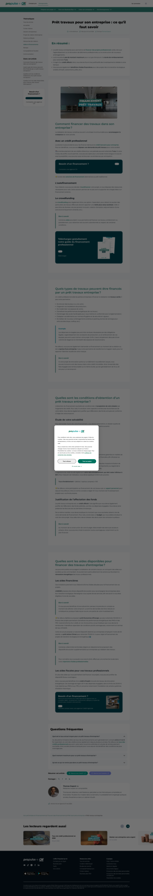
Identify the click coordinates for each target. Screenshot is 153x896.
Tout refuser (67, 461)
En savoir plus (76, 466)
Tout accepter (87, 461)
